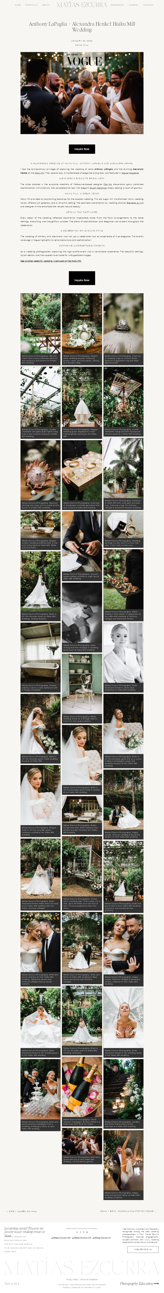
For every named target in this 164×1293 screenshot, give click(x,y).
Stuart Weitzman (98, 188)
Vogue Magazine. (130, 173)
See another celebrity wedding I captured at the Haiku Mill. (51, 261)
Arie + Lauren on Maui (23, 1212)
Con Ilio (107, 184)
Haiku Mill (82, 45)
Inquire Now (82, 149)
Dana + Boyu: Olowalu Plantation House (127, 1211)
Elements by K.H (135, 203)
